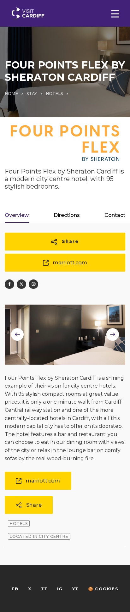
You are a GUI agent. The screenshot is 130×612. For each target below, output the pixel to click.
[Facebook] (9, 284)
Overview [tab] (17, 215)
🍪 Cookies (103, 589)
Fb (15, 589)
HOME (11, 93)
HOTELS (54, 93)
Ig (59, 589)
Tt (44, 589)
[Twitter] (21, 284)
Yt (75, 589)
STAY (32, 93)
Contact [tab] (114, 215)
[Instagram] (33, 284)
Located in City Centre (39, 536)
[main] (65, 306)
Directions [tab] (67, 215)
